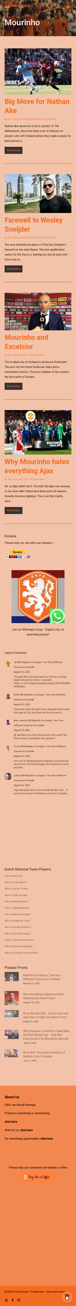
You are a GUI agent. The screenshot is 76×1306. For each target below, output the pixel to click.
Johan (17, 775)
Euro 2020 (24, 119)
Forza (17, 746)
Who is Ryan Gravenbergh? (19, 946)
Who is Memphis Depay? (18, 914)
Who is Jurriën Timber (16, 888)
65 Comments (48, 119)
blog (16, 119)
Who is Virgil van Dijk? (16, 895)
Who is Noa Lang (13, 876)
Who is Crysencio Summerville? (21, 952)
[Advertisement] (31, 833)
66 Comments (48, 237)
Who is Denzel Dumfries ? (18, 927)
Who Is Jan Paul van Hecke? (19, 940)
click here (11, 1122)
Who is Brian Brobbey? (16, 901)
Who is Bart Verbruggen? (18, 933)
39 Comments (37, 355)
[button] (68, 7)
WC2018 (34, 119)
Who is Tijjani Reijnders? (17, 907)
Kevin (16, 694)
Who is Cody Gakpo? (16, 882)
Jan (9, 119)
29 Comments (37, 479)
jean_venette (20, 720)
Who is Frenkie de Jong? (17, 920)
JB (15, 662)
